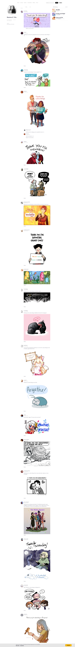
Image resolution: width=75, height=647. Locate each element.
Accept (68, 645)
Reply (30, 28)
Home (18, 2)
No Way (58, 9)
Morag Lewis (26, 538)
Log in (57, 2)
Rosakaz (25, 91)
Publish (60, 2)
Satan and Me (59, 17)
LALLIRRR (58, 14)
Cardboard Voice (27, 229)
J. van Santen (26, 168)
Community (29, 2)
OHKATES (25, 614)
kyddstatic (25, 345)
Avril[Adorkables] (27, 470)
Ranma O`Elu (28, 129)
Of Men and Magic (60, 13)
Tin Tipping (26, 310)
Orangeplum (59, 18)
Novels (25, 2)
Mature (34, 2)
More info (17, 645)
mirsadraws (26, 69)
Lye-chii (25, 380)
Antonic (25, 141)
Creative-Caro (26, 269)
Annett (25, 32)
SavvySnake (26, 585)
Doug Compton (26, 439)
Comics (21, 2)
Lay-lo (58, 10)
